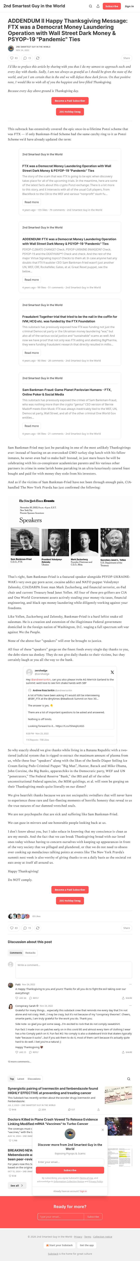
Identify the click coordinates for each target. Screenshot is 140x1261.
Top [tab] (12, 1078)
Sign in (129, 6)
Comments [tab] (16, 952)
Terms (87, 1236)
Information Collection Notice (69, 1181)
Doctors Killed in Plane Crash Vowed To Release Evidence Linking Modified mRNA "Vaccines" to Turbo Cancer (53, 1121)
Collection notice (102, 1236)
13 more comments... (19, 1061)
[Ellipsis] (130, 984)
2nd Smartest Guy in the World (33, 47)
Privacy (78, 1236)
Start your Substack (61, 1245)
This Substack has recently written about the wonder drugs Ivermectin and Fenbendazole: (51, 1099)
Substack (53, 1253)
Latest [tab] (20, 1078)
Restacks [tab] (30, 952)
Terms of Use (86, 1178)
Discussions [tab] (34, 1078)
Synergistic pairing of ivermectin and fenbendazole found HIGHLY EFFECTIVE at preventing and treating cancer (53, 1091)
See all (15, 1185)
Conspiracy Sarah (25, 1005)
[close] (103, 1130)
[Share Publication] (98, 6)
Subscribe (112, 6)
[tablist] (22, 952)
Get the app (87, 1245)
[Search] (90, 6)
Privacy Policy (96, 1181)
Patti (18, 984)
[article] (70, 1099)
